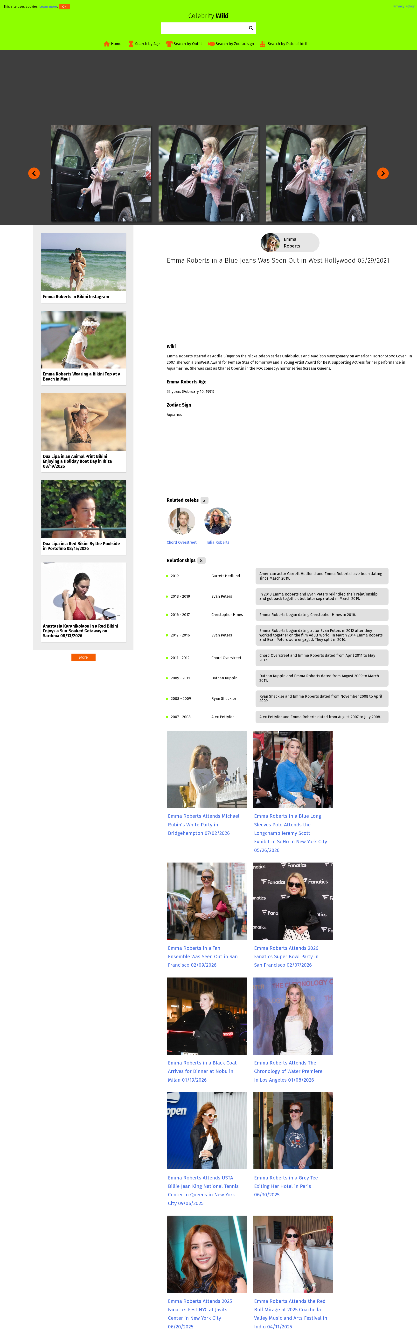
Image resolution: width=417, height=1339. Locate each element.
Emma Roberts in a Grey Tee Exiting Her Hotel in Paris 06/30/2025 (286, 1186)
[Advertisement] (208, 87)
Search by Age (147, 43)
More (83, 657)
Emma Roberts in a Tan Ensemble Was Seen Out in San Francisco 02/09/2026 (203, 956)
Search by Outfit (188, 43)
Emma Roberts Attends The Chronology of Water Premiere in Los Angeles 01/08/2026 (288, 1071)
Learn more (48, 7)
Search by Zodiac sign (235, 43)
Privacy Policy (404, 6)
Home (116, 43)
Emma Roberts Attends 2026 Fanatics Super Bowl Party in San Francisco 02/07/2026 (286, 956)
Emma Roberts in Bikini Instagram (76, 296)
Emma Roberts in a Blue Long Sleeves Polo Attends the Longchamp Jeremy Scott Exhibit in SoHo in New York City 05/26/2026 (290, 833)
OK (64, 6)
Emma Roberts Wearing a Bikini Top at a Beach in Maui (81, 377)
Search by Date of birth (288, 43)
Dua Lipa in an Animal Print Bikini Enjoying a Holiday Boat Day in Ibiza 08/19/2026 (77, 461)
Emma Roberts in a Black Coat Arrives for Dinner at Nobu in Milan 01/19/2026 (202, 1071)
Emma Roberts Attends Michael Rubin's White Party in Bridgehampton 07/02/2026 (203, 824)
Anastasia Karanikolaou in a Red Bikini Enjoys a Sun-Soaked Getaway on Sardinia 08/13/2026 (80, 631)
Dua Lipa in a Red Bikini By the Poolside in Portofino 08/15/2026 (81, 546)
